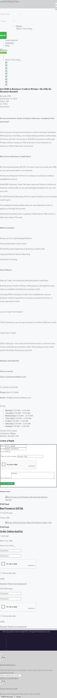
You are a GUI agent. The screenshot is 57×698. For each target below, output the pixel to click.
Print (7, 45)
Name (2, 446)
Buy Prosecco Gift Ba (11, 508)
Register (3, 584)
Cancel (18, 697)
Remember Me (9, 573)
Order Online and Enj (11, 531)
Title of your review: (8, 456)
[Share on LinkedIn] (6, 68)
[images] (3, 50)
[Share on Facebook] (6, 62)
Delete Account (7, 697)
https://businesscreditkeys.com (13, 377)
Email (2, 449)
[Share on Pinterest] (6, 76)
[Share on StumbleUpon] (6, 82)
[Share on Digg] (6, 71)
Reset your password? (17, 584)
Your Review (5, 478)
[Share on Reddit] (6, 74)
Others (13, 433)
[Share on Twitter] (6, 65)
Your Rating (5, 452)
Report (19, 26)
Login (2, 578)
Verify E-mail (5, 678)
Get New (14, 678)
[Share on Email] (6, 85)
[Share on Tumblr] (6, 79)
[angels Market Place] (9, 1)
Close (3, 657)
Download (9, 43)
